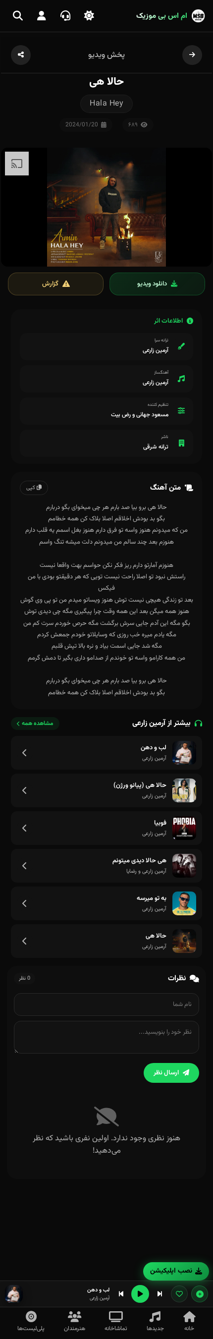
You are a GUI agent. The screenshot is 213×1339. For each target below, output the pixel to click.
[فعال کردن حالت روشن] (89, 16)
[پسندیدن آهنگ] (179, 1293)
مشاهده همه (37, 723)
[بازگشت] (192, 55)
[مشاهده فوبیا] (25, 828)
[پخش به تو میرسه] (184, 903)
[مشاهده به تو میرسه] (25, 903)
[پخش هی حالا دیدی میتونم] (184, 866)
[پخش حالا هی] (184, 941)
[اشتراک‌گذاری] (21, 55)
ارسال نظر (166, 1073)
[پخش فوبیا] (184, 828)
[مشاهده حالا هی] (25, 941)
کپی (31, 488)
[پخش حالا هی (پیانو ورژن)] (184, 790)
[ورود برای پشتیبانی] (65, 16)
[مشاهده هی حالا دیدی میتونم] (25, 866)
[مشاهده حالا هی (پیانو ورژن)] (25, 790)
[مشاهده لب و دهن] (25, 753)
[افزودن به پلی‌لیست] (199, 1293)
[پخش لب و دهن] (184, 753)
